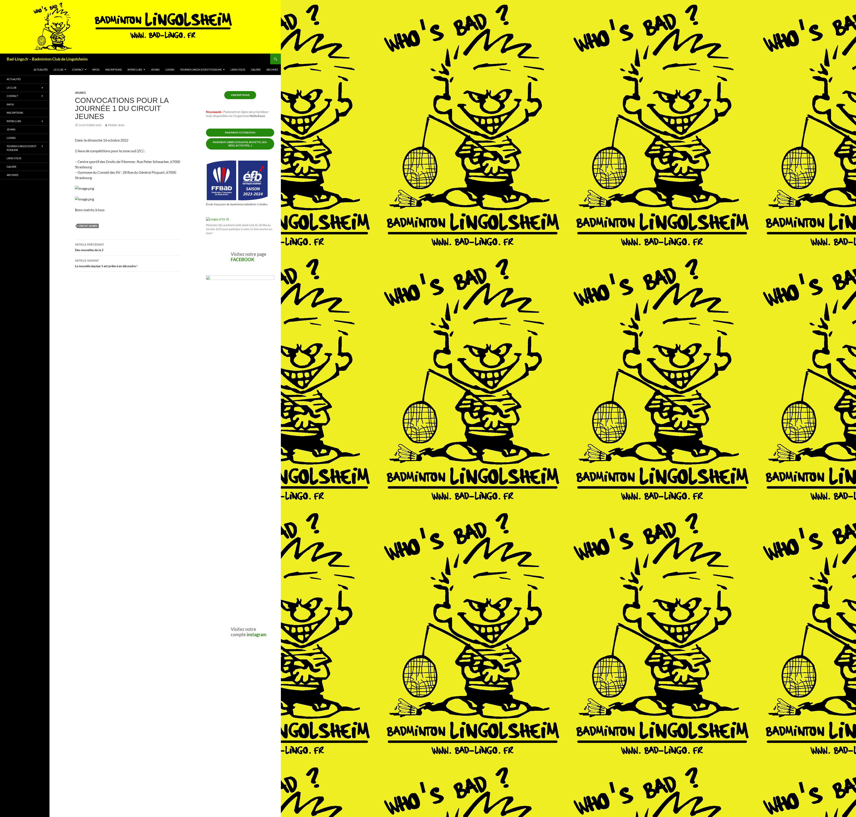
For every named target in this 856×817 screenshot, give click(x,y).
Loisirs (169, 69)
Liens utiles (237, 69)
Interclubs (135, 69)
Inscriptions (113, 69)
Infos (95, 69)
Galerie (256, 69)
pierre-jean (116, 125)
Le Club (58, 69)
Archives (272, 69)
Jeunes (155, 69)
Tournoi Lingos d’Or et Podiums (201, 69)
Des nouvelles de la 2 (89, 247)
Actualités (41, 69)
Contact (77, 69)
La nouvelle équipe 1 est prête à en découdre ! (106, 263)
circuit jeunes (88, 225)
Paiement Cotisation (240, 132)
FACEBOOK (242, 419)
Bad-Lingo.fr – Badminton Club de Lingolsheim (47, 58)
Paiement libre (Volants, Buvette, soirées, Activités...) (240, 143)
